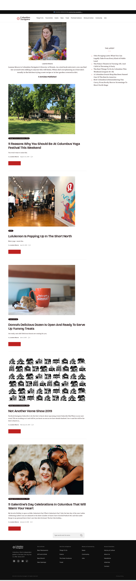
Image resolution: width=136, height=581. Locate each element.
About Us (107, 554)
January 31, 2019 (24, 522)
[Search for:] (68, 535)
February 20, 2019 (25, 424)
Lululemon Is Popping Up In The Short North (40, 236)
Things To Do (39, 18)
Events (56, 18)
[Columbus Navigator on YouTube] (22, 561)
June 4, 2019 (23, 337)
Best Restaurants (42, 550)
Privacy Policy (120, 576)
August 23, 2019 (24, 156)
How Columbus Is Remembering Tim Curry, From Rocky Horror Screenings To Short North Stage (110, 82)
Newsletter (107, 558)
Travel (67, 18)
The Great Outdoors (76, 18)
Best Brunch (41, 558)
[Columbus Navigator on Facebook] (14, 561)
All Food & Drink (42, 554)
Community (98, 18)
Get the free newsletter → (75, 12)
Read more (14, 163)
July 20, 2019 (23, 245)
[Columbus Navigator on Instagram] (18, 561)
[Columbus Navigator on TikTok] (26, 561)
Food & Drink (49, 18)
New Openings (41, 562)
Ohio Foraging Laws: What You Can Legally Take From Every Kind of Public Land (110, 58)
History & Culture (88, 18)
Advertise (107, 562)
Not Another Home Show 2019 (30, 411)
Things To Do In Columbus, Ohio (19, 138)
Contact (106, 566)
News (62, 18)
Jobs (105, 18)
